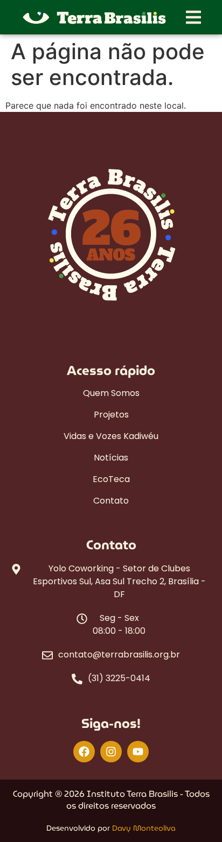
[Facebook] (84, 751)
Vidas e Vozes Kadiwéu (111, 436)
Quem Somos (111, 393)
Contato (111, 501)
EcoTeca (111, 479)
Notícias (111, 457)
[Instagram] (111, 751)
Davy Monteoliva (144, 828)
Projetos (111, 414)
